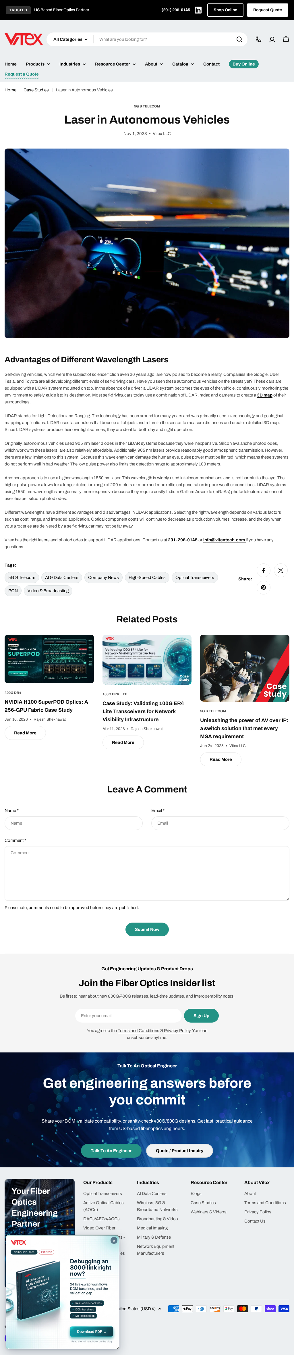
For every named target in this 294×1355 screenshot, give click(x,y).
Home (10, 90)
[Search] (239, 39)
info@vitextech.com (224, 540)
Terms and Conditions (138, 1030)
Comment (15, 840)
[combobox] (147, 39)
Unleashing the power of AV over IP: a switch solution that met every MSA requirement (244, 728)
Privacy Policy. (178, 1030)
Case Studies (36, 90)
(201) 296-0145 (176, 10)
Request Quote (267, 10)
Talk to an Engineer (111, 1150)
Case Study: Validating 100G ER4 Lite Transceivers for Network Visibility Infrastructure (143, 711)
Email (158, 810)
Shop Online (225, 10)
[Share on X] (281, 570)
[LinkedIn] (198, 10)
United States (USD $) (135, 1308)
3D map (264, 395)
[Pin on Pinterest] (263, 587)
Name (12, 810)
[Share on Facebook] (263, 570)
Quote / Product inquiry (179, 1150)
